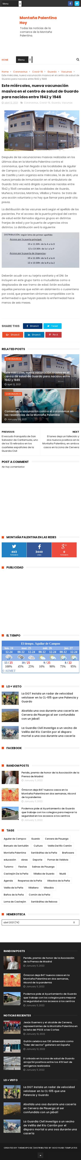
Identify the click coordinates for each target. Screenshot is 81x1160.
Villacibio (49, 887)
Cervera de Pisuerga (56, 838)
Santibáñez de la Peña (44, 852)
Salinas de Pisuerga (43, 866)
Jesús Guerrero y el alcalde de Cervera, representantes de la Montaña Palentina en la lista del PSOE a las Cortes (50, 1026)
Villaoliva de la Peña (58, 880)
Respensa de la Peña (30, 880)
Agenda (8, 880)
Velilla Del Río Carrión (60, 845)
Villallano (33, 887)
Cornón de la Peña (39, 894)
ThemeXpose (25, 1147)
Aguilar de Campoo (15, 838)
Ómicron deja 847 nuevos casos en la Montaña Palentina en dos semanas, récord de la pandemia (48, 793)
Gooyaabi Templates (64, 1147)
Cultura (38, 845)
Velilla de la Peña (13, 887)
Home (5, 59)
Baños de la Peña (14, 894)
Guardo (52, 71)
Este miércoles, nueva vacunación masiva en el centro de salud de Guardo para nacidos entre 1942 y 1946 (37, 376)
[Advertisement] (33, 599)
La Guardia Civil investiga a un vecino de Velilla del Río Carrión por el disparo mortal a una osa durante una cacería (49, 732)
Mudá (63, 873)
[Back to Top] (40, 1155)
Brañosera (68, 852)
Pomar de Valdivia (57, 859)
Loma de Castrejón (15, 901)
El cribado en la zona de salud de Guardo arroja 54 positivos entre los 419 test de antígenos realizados (48, 1062)
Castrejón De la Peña (16, 873)
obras (24, 859)
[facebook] (70, 3)
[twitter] (77, 3)
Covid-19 (37, 71)
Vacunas (66, 71)
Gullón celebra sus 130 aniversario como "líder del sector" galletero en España (48, 1043)
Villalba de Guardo (43, 873)
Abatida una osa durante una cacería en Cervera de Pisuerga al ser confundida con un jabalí (49, 715)
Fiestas (22, 866)
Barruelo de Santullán (16, 845)
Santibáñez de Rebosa (44, 901)
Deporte (37, 859)
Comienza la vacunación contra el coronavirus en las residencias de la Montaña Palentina (39, 413)
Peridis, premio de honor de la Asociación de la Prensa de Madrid (48, 960)
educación (10, 859)
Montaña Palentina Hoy (38, 20)
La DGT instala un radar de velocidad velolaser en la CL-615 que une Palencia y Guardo (49, 697)
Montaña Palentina (15, 852)
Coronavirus (20, 71)
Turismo (8, 866)
